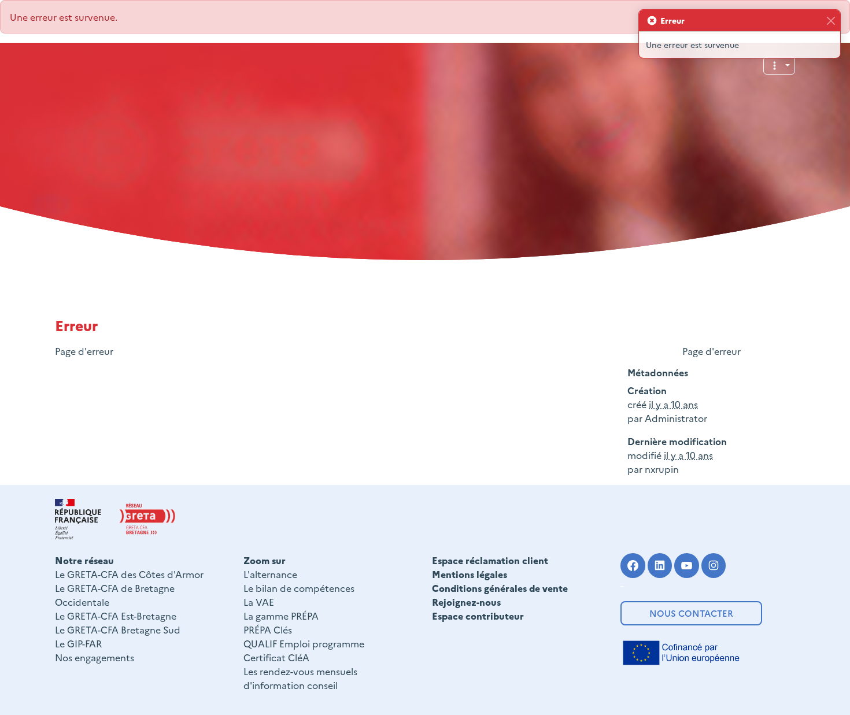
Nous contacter (691, 613)
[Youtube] (686, 565)
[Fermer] (831, 20)
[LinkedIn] (660, 565)
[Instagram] (713, 565)
